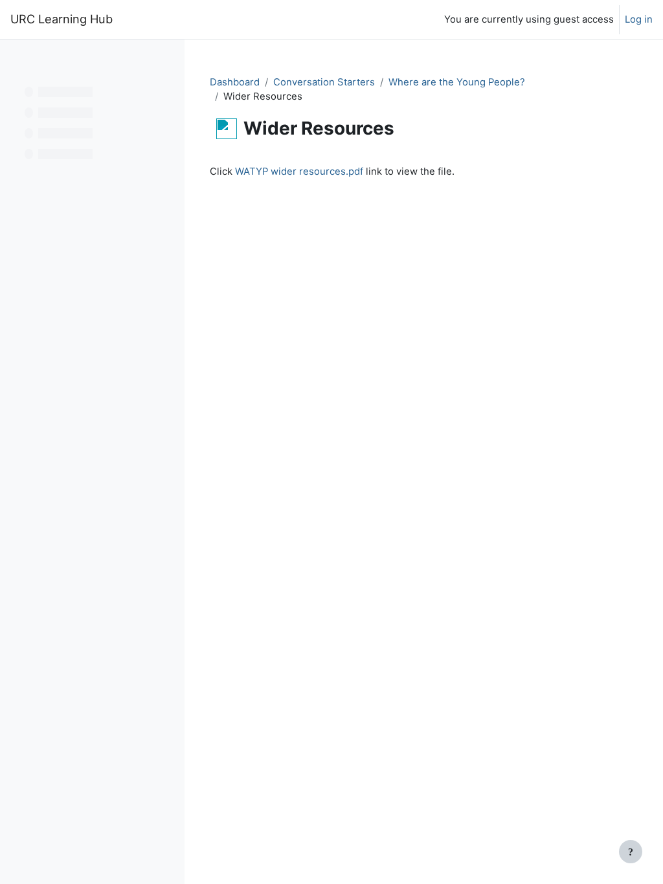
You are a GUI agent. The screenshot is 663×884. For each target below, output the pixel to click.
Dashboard (235, 82)
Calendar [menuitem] (191, 19)
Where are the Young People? (456, 82)
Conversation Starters (324, 82)
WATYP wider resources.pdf (299, 171)
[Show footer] (630, 851)
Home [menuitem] (147, 19)
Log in (639, 19)
